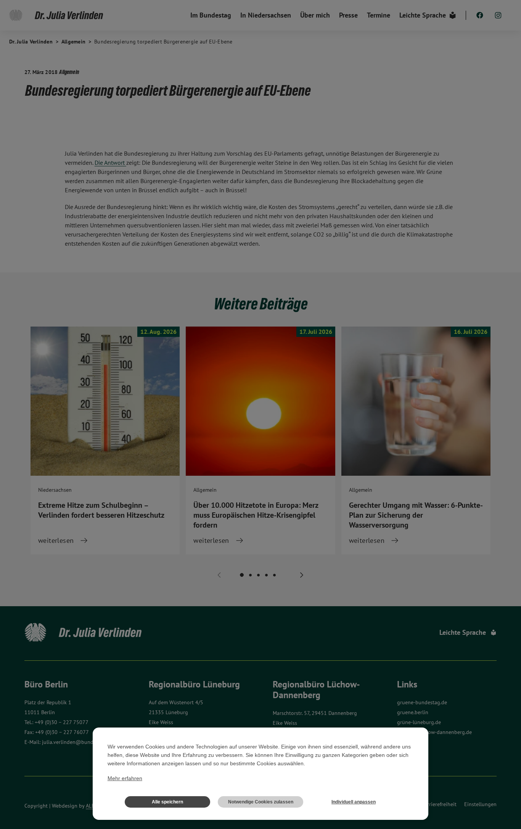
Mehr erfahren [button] (125, 778)
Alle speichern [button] (167, 802)
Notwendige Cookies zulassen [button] (260, 802)
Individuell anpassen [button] (353, 802)
